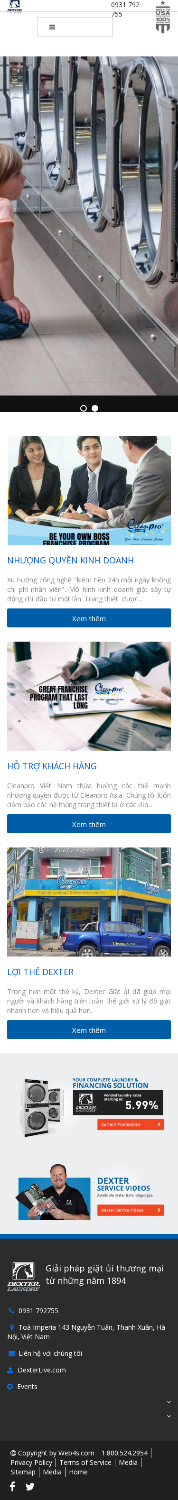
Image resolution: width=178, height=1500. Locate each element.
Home (78, 1471)
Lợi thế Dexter (40, 971)
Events (26, 1386)
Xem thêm (89, 618)
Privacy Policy (31, 1462)
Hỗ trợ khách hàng (52, 766)
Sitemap (23, 1471)
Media (128, 1462)
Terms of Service (85, 1462)
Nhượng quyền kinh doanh (70, 560)
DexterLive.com (41, 1369)
